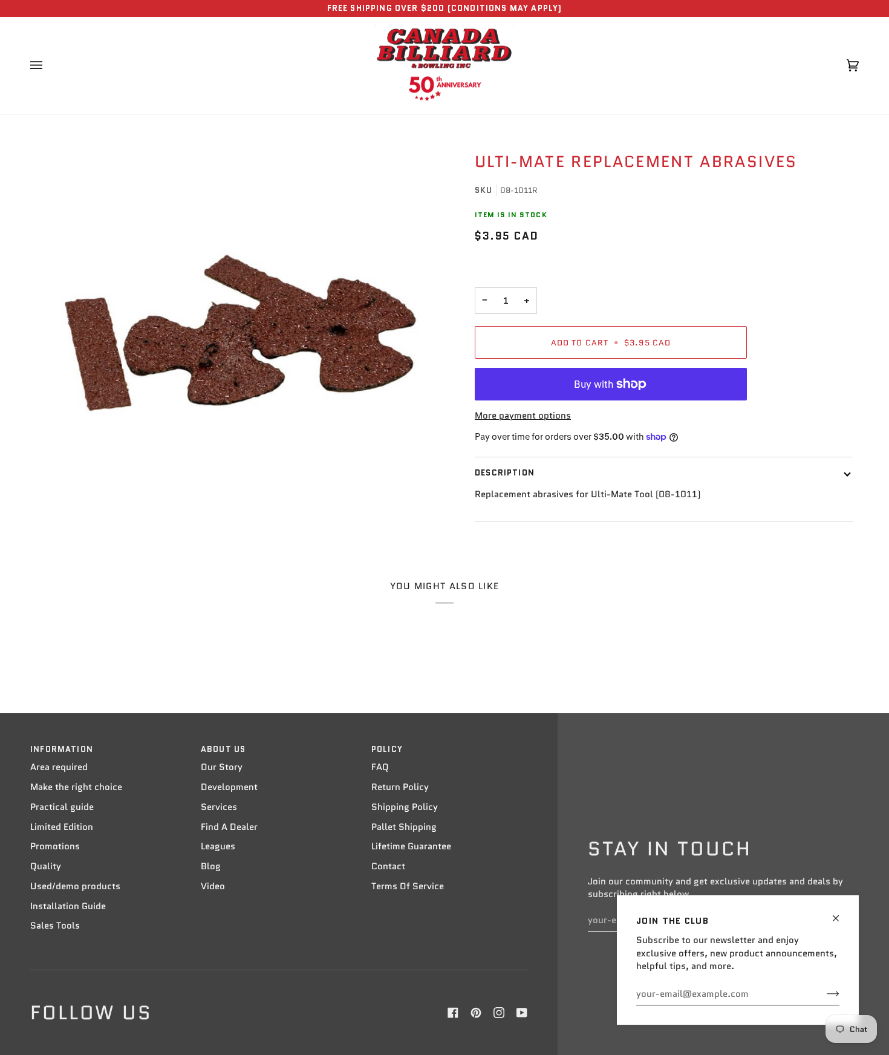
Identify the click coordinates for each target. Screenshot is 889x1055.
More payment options (523, 416)
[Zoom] (240, 333)
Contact (388, 866)
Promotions (55, 846)
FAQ (380, 767)
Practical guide (62, 807)
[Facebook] (453, 1012)
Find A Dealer (229, 827)
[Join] (823, 994)
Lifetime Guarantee (411, 846)
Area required (59, 767)
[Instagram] (498, 1012)
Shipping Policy (404, 807)
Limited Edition (61, 827)
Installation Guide (68, 906)
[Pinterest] (476, 1012)
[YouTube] (521, 1012)
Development (229, 787)
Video (213, 886)
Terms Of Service (407, 886)
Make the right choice (76, 787)
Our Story (222, 767)
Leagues (218, 846)
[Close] (841, 913)
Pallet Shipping (404, 827)
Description (505, 473)
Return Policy (400, 787)
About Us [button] (223, 749)
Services (219, 807)
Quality (45, 866)
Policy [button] (387, 749)
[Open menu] (48, 66)
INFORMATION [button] (61, 749)
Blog (211, 866)
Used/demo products (75, 886)
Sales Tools (55, 925)
